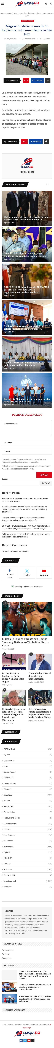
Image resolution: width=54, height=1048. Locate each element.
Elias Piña (28, 795)
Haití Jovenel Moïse (28, 818)
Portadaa (28, 869)
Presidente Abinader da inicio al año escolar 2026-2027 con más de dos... (27, 400)
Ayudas (28, 755)
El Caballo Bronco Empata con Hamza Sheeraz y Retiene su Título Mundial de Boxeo (25, 642)
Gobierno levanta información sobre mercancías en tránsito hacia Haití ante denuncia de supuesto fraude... (35, 975)
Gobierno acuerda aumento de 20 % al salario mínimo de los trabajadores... (24, 327)
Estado (28, 801)
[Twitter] (25, 1040)
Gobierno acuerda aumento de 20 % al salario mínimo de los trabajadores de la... (35, 987)
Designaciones (28, 783)
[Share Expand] (47, 80)
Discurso (28, 789)
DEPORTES (28, 778)
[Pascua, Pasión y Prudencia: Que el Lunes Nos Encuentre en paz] (14, 662)
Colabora (6, 954)
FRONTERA (28, 806)
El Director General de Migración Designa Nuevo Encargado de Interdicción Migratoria (13, 714)
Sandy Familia (28, 875)
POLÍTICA (28, 858)
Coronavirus (28, 760)
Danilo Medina (28, 772)
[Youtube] (29, 1040)
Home (3, 13)
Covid (28, 766)
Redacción (27, 172)
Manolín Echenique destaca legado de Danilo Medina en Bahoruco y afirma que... (26, 254)
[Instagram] (32, 1040)
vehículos (28, 887)
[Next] (49, 184)
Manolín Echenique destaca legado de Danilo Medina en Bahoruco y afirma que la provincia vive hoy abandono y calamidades (24, 509)
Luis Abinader (28, 835)
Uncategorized (27, 21)
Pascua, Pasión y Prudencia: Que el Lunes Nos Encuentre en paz (13, 677)
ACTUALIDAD (28, 749)
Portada (28, 864)
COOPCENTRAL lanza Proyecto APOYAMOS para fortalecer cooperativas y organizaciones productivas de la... (26, 290)
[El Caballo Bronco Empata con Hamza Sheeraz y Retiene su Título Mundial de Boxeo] (27, 619)
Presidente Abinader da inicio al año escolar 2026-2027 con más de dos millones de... (35, 998)
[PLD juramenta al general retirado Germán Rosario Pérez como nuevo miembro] (27, 208)
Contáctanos (7, 950)
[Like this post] (27, 80)
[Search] (51, 4)
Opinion (28, 852)
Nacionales (28, 846)
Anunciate (6, 958)
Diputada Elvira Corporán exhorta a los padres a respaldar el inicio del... (24, 364)
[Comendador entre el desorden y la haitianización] (40, 662)
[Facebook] (21, 1040)
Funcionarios (28, 812)
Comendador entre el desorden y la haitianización (39, 676)
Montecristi (28, 841)
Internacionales (28, 824)
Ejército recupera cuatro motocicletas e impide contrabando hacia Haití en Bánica (39, 713)
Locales (28, 829)
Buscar (5, 479)
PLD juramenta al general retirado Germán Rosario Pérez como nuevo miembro (26, 218)
